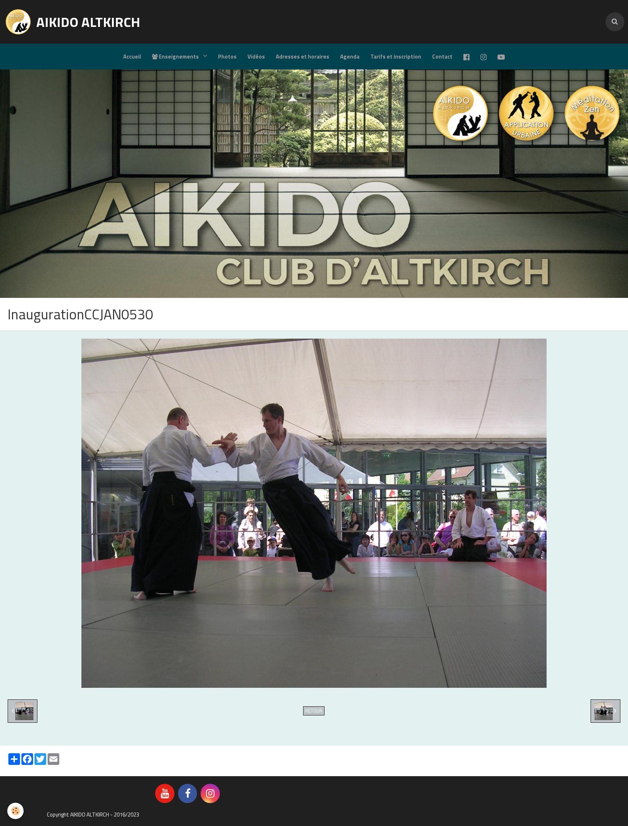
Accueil (132, 56)
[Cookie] (15, 811)
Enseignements (179, 56)
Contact (442, 56)
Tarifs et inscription (395, 56)
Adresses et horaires (302, 56)
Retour (313, 710)
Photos (227, 56)
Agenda (349, 56)
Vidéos (256, 56)
